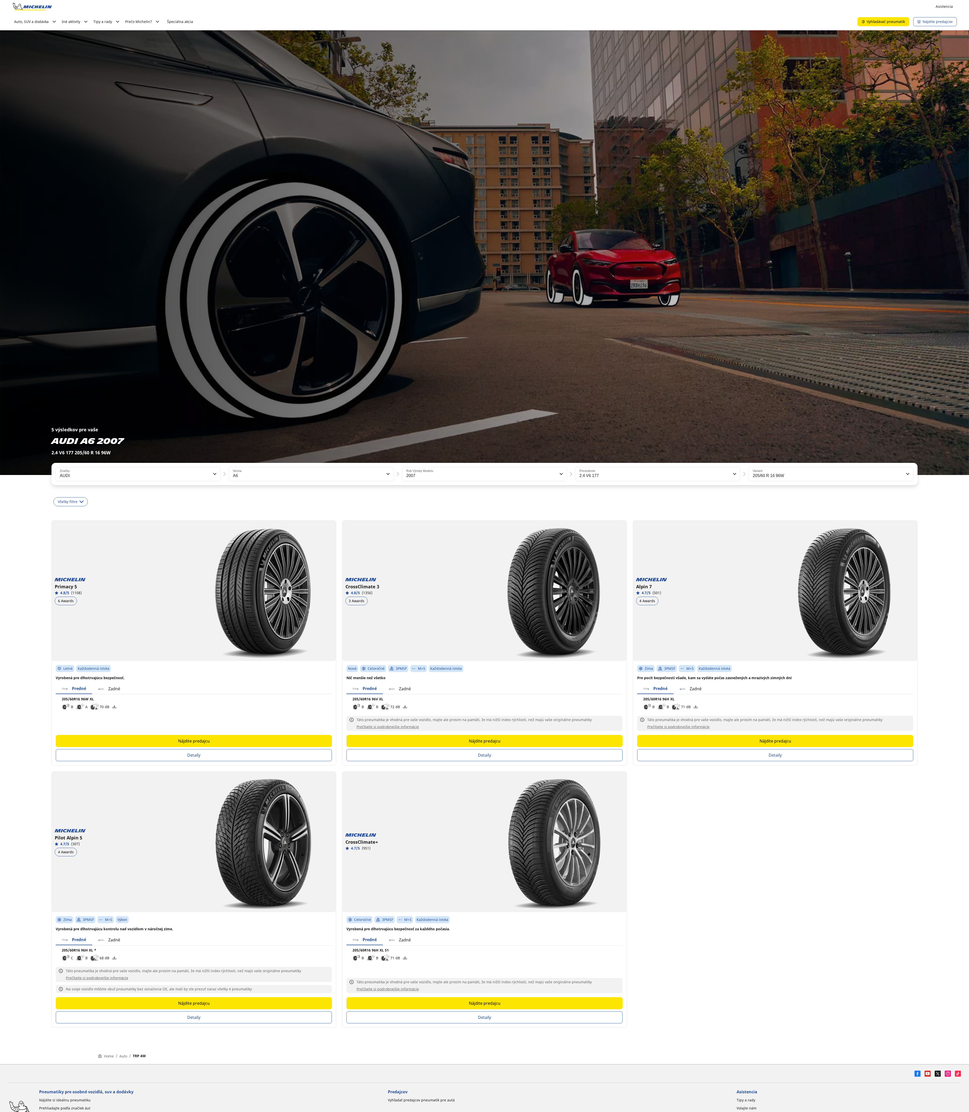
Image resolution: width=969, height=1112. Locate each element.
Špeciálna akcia (180, 21)
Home (109, 1056)
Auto (123, 1056)
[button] (214, 473)
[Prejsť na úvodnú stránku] (32, 6)
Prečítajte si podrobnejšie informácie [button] (388, 726)
